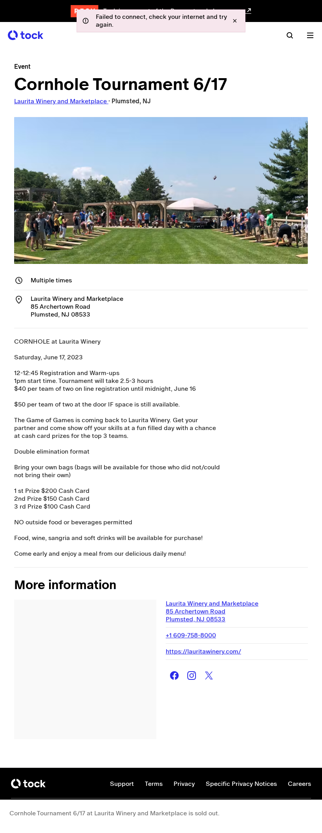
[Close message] (234, 20)
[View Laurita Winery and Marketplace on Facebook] (174, 675)
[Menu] (310, 35)
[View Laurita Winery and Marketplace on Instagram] (191, 675)
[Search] (289, 35)
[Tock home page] (25, 35)
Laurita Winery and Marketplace (61, 101)
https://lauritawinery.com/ (203, 651)
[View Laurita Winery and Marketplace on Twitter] (209, 675)
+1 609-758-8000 (191, 635)
